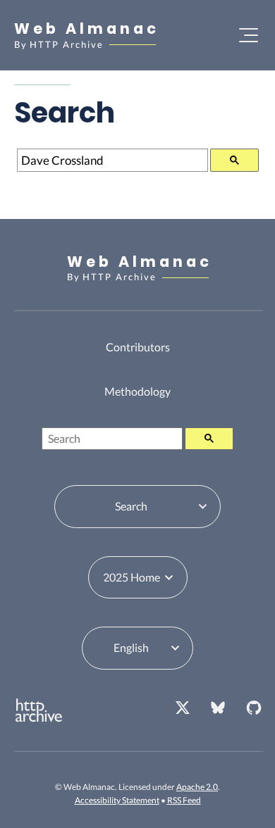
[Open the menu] (249, 35)
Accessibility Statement (117, 800)
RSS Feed (184, 800)
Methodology (137, 391)
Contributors (138, 346)
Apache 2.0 (197, 787)
